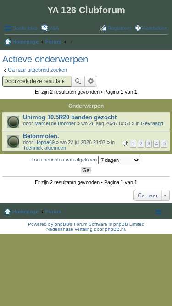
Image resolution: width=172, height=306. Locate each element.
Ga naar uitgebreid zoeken (37, 69)
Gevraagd (152, 123)
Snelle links (25, 28)
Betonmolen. (41, 136)
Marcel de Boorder (55, 123)
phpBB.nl (115, 229)
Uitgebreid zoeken (91, 81)
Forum (53, 211)
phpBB (62, 224)
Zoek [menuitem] (164, 42)
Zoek (78, 81)
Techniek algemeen (44, 147)
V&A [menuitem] (54, 28)
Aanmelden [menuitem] (155, 28)
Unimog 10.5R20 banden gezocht (70, 117)
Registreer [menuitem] (119, 28)
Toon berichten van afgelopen (64, 159)
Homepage (25, 211)
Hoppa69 (44, 142)
